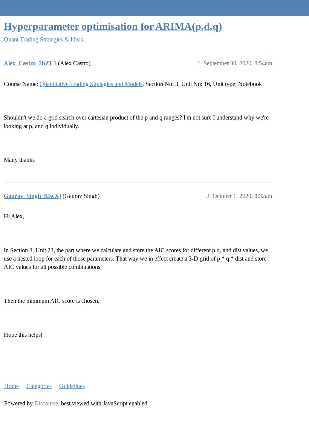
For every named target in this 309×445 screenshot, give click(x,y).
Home (11, 386)
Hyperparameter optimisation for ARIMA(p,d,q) (113, 26)
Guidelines (72, 386)
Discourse (46, 403)
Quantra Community (28, 8)
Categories (39, 386)
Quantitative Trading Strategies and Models (91, 84)
